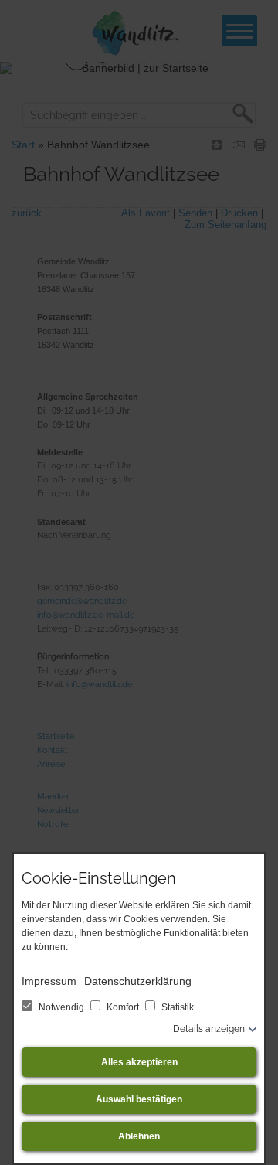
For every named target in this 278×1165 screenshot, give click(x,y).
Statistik (176, 1007)
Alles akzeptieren (139, 1062)
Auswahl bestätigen (139, 1099)
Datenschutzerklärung (138, 981)
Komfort (122, 1007)
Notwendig (61, 1007)
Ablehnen (139, 1136)
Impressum (49, 981)
